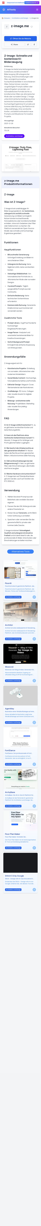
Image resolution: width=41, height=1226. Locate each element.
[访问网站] (34, 597)
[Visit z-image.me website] (20, 158)
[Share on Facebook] (34, 44)
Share (15, 44)
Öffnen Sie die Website (22, 38)
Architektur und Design (20, 18)
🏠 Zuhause (6, 18)
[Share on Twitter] (28, 44)
